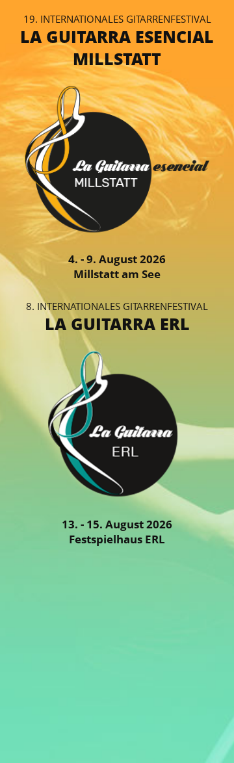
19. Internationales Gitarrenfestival (117, 18)
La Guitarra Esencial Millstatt (117, 47)
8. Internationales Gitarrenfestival (117, 306)
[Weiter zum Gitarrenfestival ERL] (117, 496)
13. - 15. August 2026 (117, 524)
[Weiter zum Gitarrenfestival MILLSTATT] (117, 231)
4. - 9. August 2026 (117, 259)
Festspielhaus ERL (117, 539)
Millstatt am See (117, 273)
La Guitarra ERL (117, 324)
